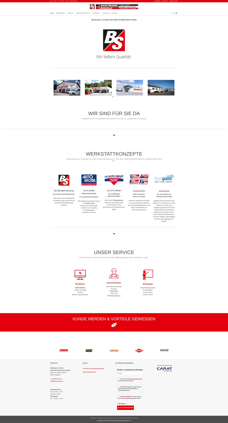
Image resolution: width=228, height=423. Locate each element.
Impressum (93, 418)
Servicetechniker (114, 283)
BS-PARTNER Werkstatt (64, 191)
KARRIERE (157, 1)
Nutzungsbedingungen (135, 379)
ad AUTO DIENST (114, 191)
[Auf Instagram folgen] (174, 13)
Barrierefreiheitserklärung (128, 418)
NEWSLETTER (174, 1)
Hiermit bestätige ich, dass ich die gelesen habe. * (129, 397)
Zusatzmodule (139, 191)
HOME (52, 13)
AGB (116, 418)
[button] (112, 96)
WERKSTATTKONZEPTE (83, 13)
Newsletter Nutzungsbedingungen (93, 368)
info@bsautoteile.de (56, 381)
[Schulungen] (148, 274)
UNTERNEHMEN (60, 13)
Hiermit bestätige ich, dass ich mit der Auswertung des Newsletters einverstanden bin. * (129, 388)
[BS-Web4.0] (80, 274)
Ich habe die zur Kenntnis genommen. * (130, 379)
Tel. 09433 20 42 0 (56, 379)
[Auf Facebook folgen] (172, 13)
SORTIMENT (96, 13)
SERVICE (70, 13)
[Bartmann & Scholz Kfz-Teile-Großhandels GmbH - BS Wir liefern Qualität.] (114, 7)
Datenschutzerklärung (125, 398)
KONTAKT (165, 1)
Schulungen (148, 284)
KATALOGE (115, 13)
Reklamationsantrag (89, 372)
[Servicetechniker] (114, 273)
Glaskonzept (164, 191)
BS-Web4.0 (80, 284)
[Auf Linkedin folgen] (176, 13)
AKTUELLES (106, 13)
